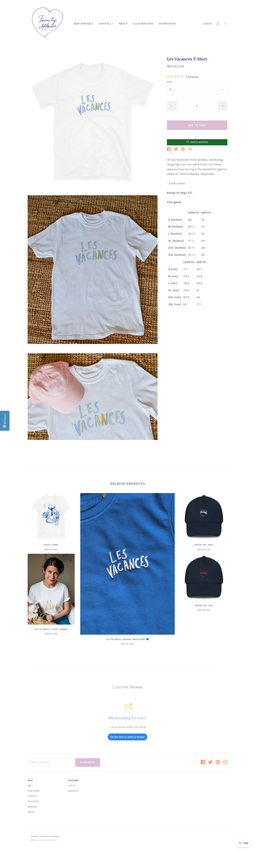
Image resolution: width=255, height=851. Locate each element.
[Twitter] (210, 762)
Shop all (105, 23)
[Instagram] (225, 762)
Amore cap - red (204, 605)
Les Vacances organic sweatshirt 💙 (127, 639)
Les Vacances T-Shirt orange (51, 629)
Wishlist (32, 806)
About (123, 23)
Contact (32, 796)
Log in (71, 785)
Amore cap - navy (204, 544)
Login (207, 23)
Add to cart (197, 125)
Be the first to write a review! (127, 737)
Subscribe (88, 762)
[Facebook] (203, 762)
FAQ (30, 785)
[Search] (226, 24)
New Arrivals (83, 23)
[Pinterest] (218, 762)
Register (73, 791)
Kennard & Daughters (46, 840)
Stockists (33, 801)
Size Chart (34, 791)
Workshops (167, 23)
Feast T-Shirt (51, 544)
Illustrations (143, 23)
